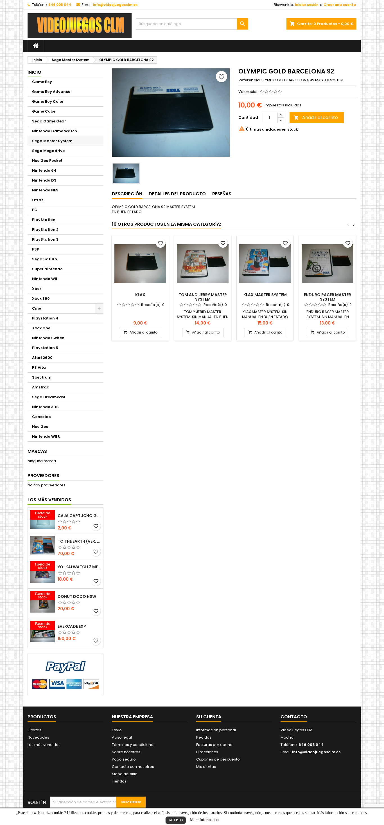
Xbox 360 (41, 298)
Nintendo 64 (44, 170)
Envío (117, 730)
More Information (204, 820)
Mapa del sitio (124, 774)
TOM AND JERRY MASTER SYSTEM (203, 297)
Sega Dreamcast (48, 397)
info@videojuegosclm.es (115, 4)
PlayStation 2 (45, 229)
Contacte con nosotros (133, 766)
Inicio (34, 72)
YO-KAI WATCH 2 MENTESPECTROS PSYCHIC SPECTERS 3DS (79, 567)
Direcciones (207, 752)
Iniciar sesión (307, 4)
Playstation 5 (45, 347)
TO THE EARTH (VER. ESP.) (79, 541)
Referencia (249, 80)
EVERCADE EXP (72, 626)
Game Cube (43, 111)
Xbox (37, 288)
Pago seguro (124, 759)
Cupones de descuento (218, 759)
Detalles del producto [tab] (177, 194)
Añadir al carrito (316, 117)
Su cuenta (208, 717)
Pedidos (203, 737)
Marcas (37, 451)
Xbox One (41, 328)
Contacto (294, 717)
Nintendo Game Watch (54, 131)
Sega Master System (52, 141)
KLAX (140, 295)
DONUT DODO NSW (77, 596)
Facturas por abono (214, 744)
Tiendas (119, 781)
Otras (37, 200)
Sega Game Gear (49, 121)
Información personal (216, 730)
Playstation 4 (45, 318)
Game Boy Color (48, 101)
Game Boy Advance (51, 91)
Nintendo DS (44, 180)
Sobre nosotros (126, 752)
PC (34, 210)
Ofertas (34, 730)
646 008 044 (59, 4)
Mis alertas (206, 766)
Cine (36, 308)
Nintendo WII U (46, 436)
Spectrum (41, 377)
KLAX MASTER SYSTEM (265, 295)
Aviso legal (122, 737)
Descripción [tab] (127, 194)
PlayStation (43, 219)
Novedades (38, 737)
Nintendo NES (45, 190)
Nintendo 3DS (45, 407)
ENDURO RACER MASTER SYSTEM (327, 297)
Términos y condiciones (133, 744)
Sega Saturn (44, 259)
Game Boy (42, 81)
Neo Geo (40, 426)
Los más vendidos (49, 500)
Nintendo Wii (44, 278)
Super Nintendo (47, 269)
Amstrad (40, 387)
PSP (35, 249)
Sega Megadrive (48, 150)
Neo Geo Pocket (47, 160)
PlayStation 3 (45, 239)
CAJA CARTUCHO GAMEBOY (79, 515)
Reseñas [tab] (221, 194)
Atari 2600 (42, 357)
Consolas (41, 416)
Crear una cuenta (340, 4)
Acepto (176, 820)
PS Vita (39, 367)
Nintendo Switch (48, 338)
